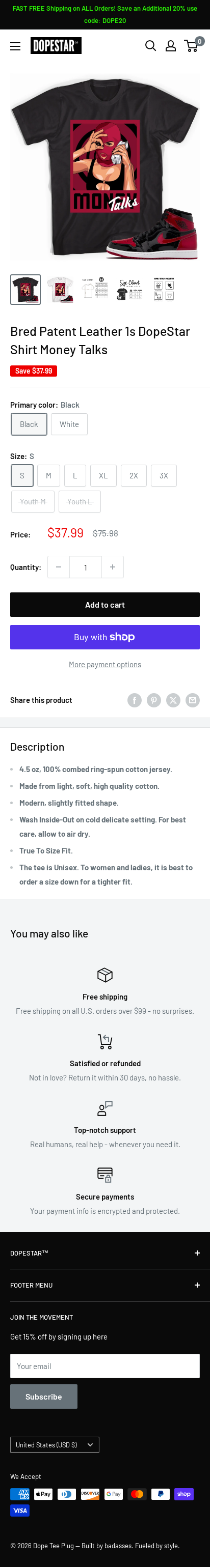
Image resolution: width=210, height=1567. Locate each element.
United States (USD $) (46, 1445)
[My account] (171, 45)
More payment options (105, 664)
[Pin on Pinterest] (154, 699)
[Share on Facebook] (134, 699)
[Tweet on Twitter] (173, 699)
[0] (191, 46)
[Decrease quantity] (58, 567)
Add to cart (105, 604)
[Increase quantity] (112, 567)
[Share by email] (193, 699)
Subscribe (43, 1396)
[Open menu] (15, 46)
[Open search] (150, 45)
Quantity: (25, 567)
